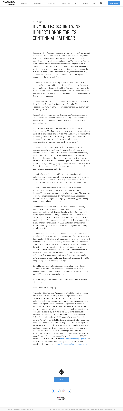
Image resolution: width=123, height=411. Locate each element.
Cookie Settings (111, 409)
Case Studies (66, 3)
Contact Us (114, 3)
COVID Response (83, 409)
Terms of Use (67, 409)
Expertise (51, 3)
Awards (85, 3)
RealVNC (97, 409)
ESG (77, 409)
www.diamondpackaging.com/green (71, 344)
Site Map (73, 409)
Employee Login (103, 409)
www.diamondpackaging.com (73, 339)
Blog (94, 3)
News (76, 3)
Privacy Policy (52, 409)
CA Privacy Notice (60, 409)
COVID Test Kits (91, 409)
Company (24, 3)
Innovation (37, 3)
